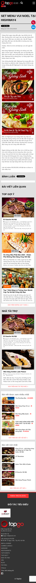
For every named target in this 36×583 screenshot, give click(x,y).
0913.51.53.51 (6, 531)
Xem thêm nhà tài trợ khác (17, 386)
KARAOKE (4, 548)
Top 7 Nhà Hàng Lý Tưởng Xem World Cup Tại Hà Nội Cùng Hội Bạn (17, 291)
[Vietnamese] (2, 6)
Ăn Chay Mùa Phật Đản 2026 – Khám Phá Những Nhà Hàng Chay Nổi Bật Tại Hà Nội (17, 257)
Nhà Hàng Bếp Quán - (22, 414)
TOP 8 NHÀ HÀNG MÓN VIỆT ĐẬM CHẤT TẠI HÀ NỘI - (24, 423)
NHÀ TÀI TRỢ (5, 558)
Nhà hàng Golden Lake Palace (14, 372)
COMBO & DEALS (6, 546)
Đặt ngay (17, 215)
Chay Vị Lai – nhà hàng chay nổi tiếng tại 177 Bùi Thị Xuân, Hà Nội (24, 450)
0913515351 (10, 375)
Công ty (3, 568)
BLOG (3, 562)
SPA (2, 560)
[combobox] (16, 3)
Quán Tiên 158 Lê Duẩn (23, 464)
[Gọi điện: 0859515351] (33, 27)
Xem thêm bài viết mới (18, 488)
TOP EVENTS (5, 553)
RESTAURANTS (8, 215)
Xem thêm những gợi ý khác (18, 305)
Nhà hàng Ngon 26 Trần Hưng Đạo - (23, 430)
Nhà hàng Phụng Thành (23, 480)
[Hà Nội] (7, 3)
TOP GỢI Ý (7, 251)
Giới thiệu (4, 565)
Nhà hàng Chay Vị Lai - (23, 406)
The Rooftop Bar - (24, 398)
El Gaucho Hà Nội (10, 219)
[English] (4, 6)
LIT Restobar (19, 456)
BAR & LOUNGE (6, 543)
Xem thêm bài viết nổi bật (18, 437)
